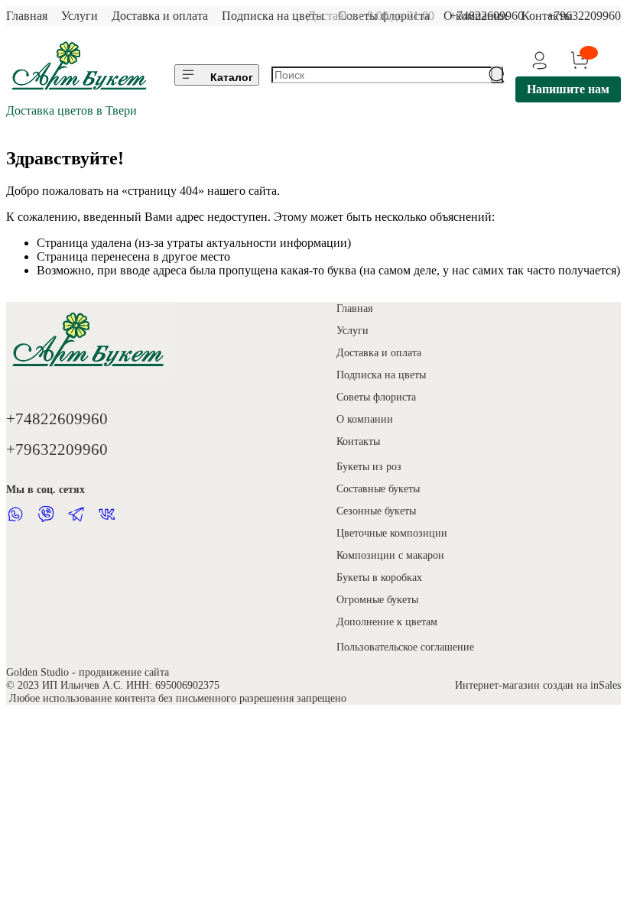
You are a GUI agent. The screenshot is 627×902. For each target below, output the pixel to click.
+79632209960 (584, 15)
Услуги (79, 15)
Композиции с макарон (390, 555)
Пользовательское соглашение (405, 647)
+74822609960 (487, 15)
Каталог (231, 77)
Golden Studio (37, 672)
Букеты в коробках (379, 577)
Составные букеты (378, 488)
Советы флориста (376, 397)
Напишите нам (568, 89)
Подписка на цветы (273, 15)
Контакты (358, 441)
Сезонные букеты (376, 511)
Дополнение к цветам (386, 621)
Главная (26, 15)
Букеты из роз (368, 466)
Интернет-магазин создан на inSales (538, 685)
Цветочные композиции (391, 533)
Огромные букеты (377, 599)
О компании (364, 419)
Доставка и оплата (160, 15)
